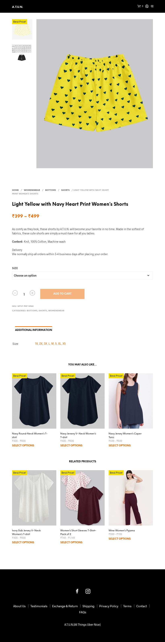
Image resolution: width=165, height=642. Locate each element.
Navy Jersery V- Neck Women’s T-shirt (78, 435)
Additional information (33, 330)
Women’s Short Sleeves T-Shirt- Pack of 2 (78, 532)
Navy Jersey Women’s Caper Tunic (125, 435)
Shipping (88, 606)
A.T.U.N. (17, 7)
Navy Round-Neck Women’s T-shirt (29, 435)
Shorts (65, 190)
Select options (23, 445)
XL (59, 343)
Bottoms (50, 190)
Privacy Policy (108, 606)
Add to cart (62, 294)
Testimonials (38, 606)
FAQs (82, 612)
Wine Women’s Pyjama (122, 530)
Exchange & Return (65, 606)
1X (36, 343)
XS (64, 343)
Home (15, 190)
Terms (127, 606)
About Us (19, 606)
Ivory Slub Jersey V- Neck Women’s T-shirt (26, 532)
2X (40, 343)
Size (15, 268)
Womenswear (32, 190)
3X (45, 343)
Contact (141, 606)
